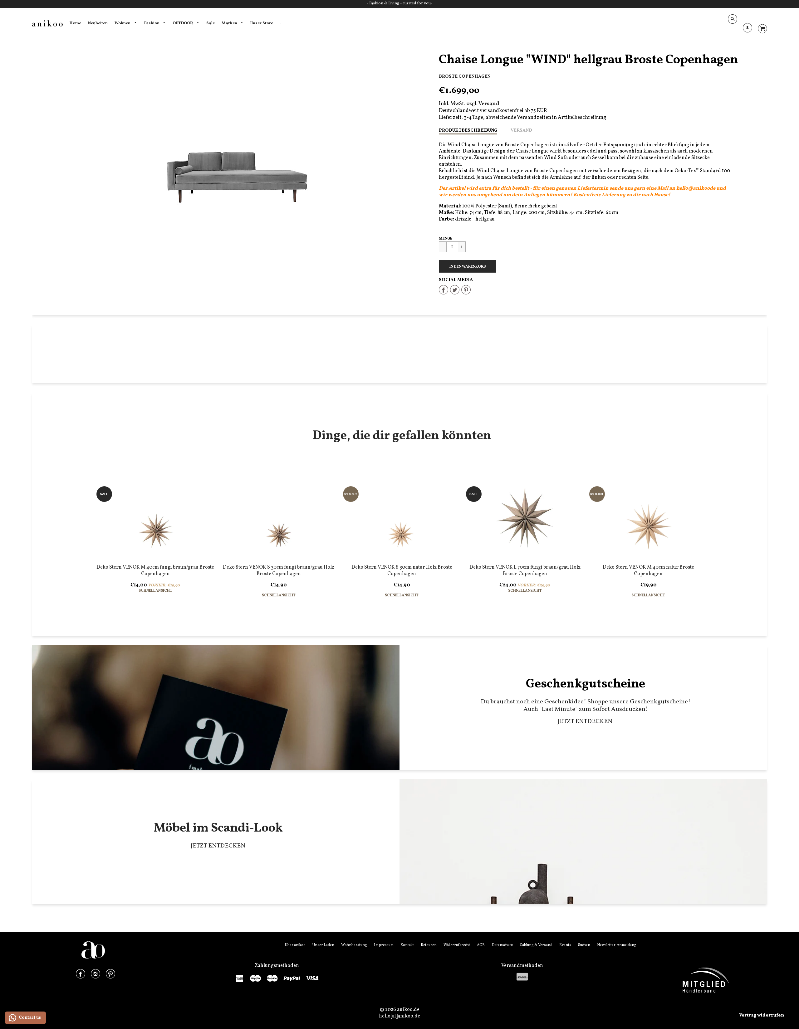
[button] (467, 266)
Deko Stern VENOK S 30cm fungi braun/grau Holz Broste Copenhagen (278, 570)
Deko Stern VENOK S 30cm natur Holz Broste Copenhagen (401, 570)
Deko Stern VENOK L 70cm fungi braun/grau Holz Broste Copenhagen (525, 570)
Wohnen (123, 23)
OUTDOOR (183, 23)
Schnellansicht (155, 591)
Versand (521, 130)
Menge (445, 238)
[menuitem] (75, 23)
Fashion (152, 23)
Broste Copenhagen (464, 76)
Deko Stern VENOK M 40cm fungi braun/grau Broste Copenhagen (155, 570)
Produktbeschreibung (468, 130)
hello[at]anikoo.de (399, 1016)
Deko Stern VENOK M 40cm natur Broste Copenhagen (648, 570)
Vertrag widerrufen (761, 1015)
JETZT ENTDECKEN (586, 721)
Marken (230, 23)
